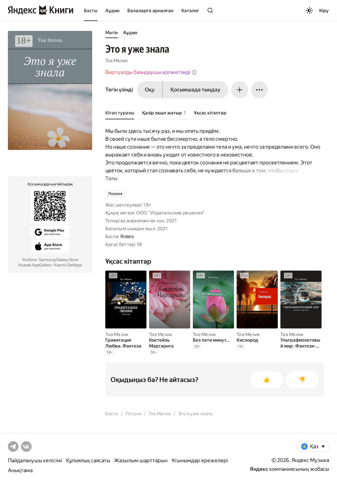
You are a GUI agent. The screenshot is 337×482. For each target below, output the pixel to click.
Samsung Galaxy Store (58, 259)
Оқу (150, 89)
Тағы (111, 178)
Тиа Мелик (116, 60)
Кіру (324, 10)
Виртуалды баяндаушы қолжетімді (147, 72)
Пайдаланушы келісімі (35, 460)
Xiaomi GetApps (68, 265)
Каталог (190, 10)
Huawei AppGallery (34, 265)
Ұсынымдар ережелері (199, 460)
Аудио (112, 10)
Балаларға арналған (150, 10)
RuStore (29, 259)
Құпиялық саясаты (88, 460)
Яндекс (259, 469)
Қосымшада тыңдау (195, 89)
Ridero (127, 236)
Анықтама (20, 470)
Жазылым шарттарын (141, 460)
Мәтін (111, 32)
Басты (90, 10)
